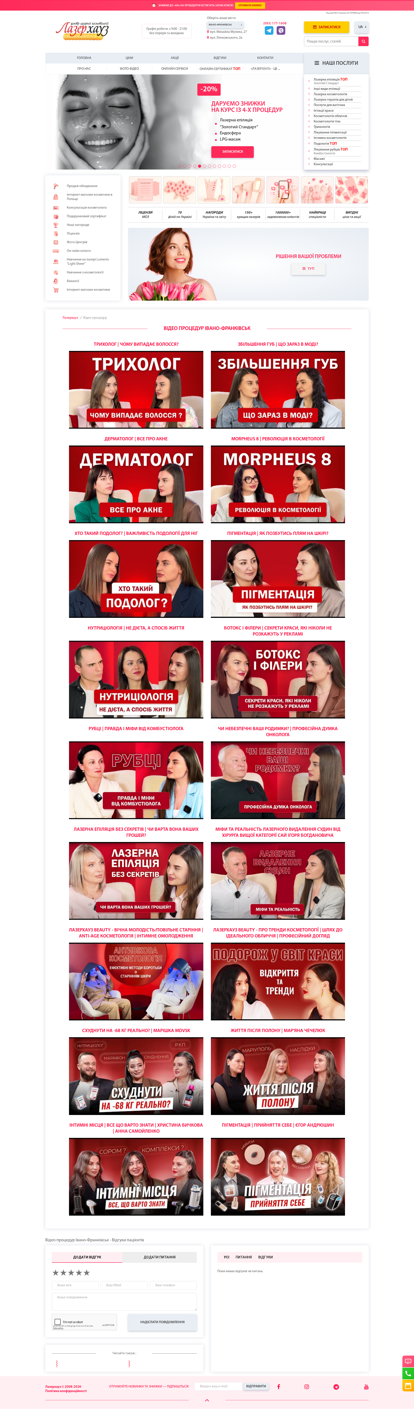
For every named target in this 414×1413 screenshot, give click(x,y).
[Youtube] (366, 1387)
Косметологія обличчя (330, 116)
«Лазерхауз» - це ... (265, 69)
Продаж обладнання (82, 186)
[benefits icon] (145, 189)
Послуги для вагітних (329, 105)
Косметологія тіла (327, 121)
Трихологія (322, 127)
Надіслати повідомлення (162, 1322)
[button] (179, 166)
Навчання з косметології (85, 272)
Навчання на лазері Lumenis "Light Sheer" (88, 262)
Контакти (265, 58)
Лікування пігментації (330, 132)
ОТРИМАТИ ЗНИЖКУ (250, 5)
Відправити (256, 1386)
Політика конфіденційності (66, 1391)
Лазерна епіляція (331, 81)
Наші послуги (340, 63)
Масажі (319, 159)
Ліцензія (73, 233)
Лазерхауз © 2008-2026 (63, 1387)
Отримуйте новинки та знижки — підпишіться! (149, 1386)
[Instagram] (306, 1387)
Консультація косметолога (87, 207)
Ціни (129, 58)
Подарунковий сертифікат (87, 216)
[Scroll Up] (207, 1400)
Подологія (325, 144)
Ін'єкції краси (324, 111)
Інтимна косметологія (330, 138)
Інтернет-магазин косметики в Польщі (89, 197)
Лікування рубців (331, 151)
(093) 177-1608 (275, 23)
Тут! (311, 269)
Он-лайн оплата (79, 251)
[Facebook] (278, 1387)
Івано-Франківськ (220, 25)
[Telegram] (336, 1389)
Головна (84, 58)
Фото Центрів (77, 242)
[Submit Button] (363, 41)
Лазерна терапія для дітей (333, 99)
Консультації (323, 164)
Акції (175, 58)
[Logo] (85, 31)
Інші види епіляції (327, 89)
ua (360, 27)
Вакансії (73, 281)
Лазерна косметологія (330, 94)
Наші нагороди (78, 225)
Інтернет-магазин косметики (88, 290)
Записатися (329, 27)
